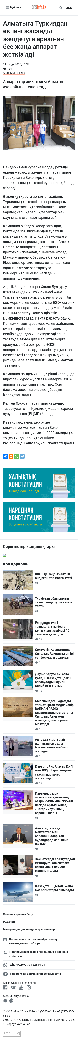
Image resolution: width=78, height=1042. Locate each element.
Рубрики (15, 7)
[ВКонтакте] (5, 456)
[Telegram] (22, 456)
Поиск (67, 7)
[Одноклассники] (11, 456)
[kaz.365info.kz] (39, 7)
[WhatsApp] (16, 456)
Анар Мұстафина (14, 72)
